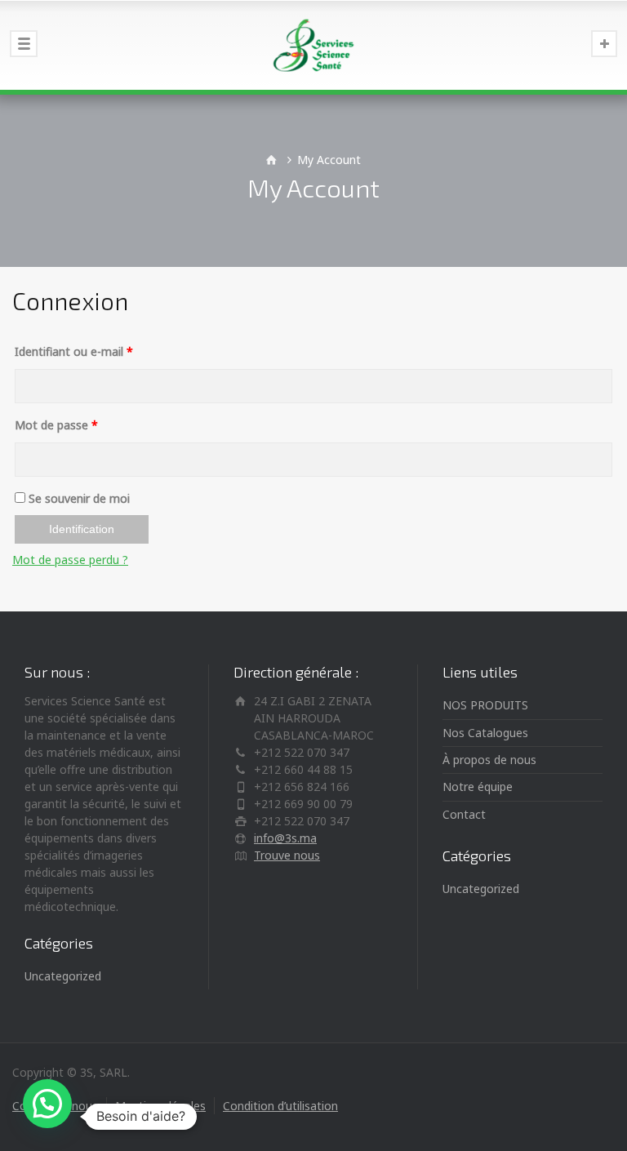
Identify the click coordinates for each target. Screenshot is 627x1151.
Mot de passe (56, 425)
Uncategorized (62, 976)
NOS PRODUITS (485, 705)
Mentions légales (160, 1105)
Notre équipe (477, 786)
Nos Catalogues (485, 732)
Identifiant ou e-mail (74, 351)
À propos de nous (489, 759)
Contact (464, 814)
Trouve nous (287, 855)
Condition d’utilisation (280, 1105)
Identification (81, 529)
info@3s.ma (285, 838)
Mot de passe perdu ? (70, 559)
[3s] (313, 45)
